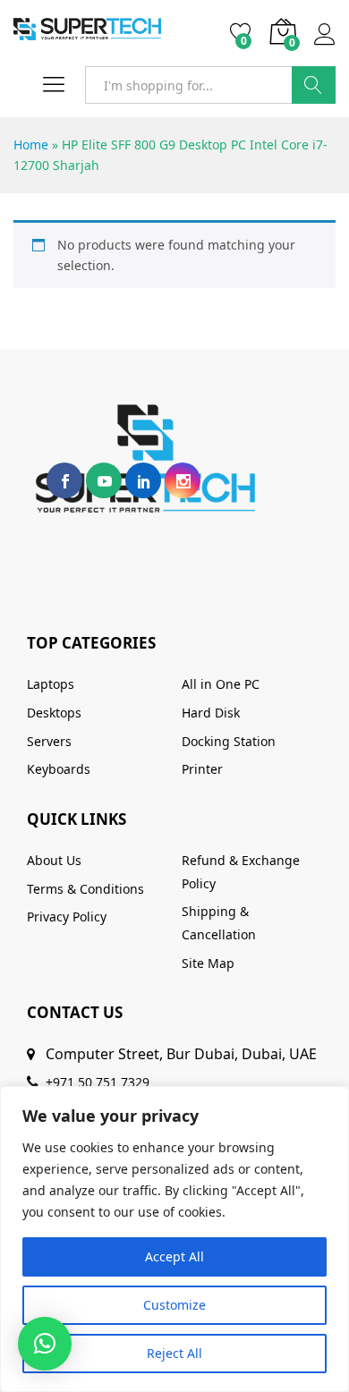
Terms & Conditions (85, 888)
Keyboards (58, 768)
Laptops (50, 683)
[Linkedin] (143, 480)
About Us (54, 860)
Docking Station (229, 741)
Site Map (208, 963)
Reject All (174, 1353)
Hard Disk (211, 712)
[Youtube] (104, 480)
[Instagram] (182, 480)
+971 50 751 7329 (97, 1082)
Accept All (174, 1256)
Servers (49, 741)
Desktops (54, 712)
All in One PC (221, 683)
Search (314, 85)
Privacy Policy (66, 916)
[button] (45, 1344)
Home (30, 144)
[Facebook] (64, 480)
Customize (174, 1304)
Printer (202, 768)
